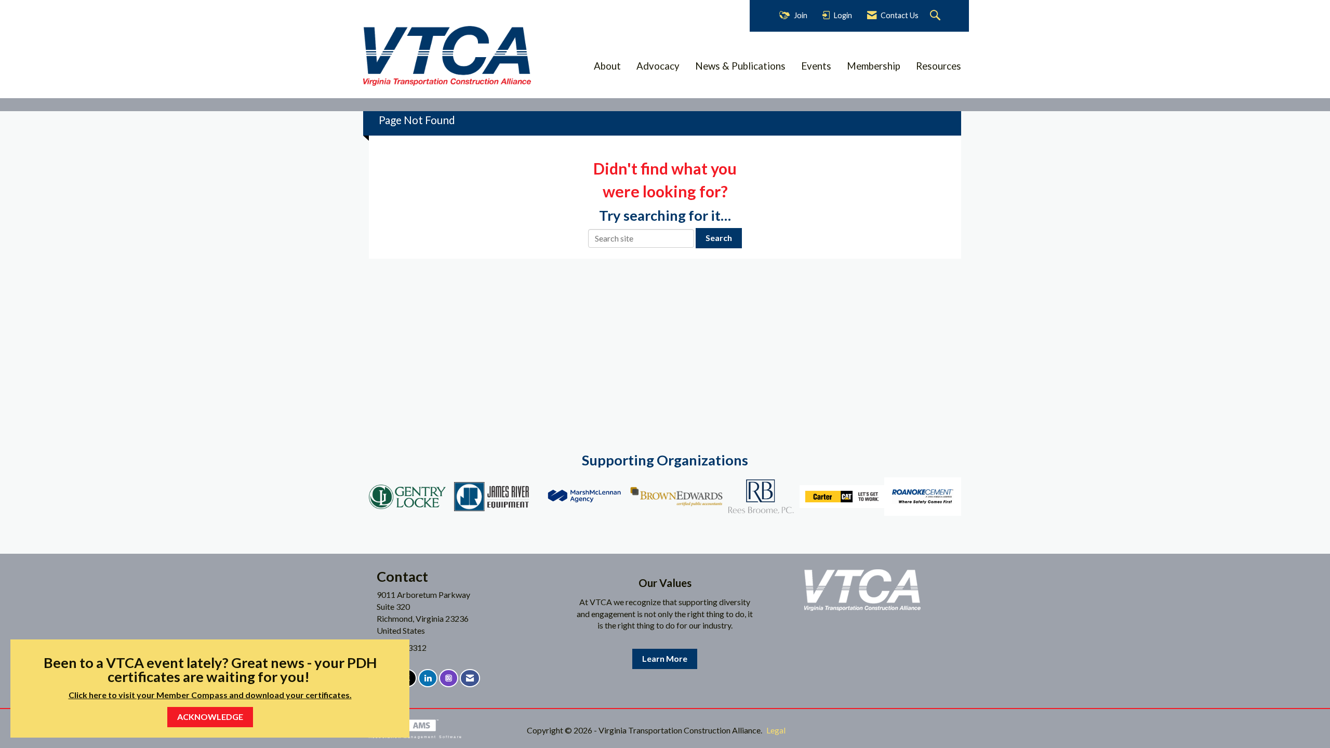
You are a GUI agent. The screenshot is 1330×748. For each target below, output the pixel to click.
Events (816, 66)
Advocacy (658, 66)
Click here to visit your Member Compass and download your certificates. (210, 695)
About (607, 66)
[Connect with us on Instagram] (448, 678)
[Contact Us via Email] (470, 678)
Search (719, 238)
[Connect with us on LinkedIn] (427, 678)
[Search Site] (936, 15)
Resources (938, 66)
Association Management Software (415, 736)
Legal (776, 730)
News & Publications (740, 66)
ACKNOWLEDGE (210, 717)
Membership (873, 66)
